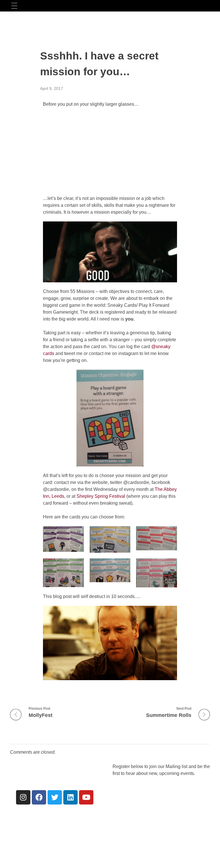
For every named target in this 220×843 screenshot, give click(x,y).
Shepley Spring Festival (100, 496)
